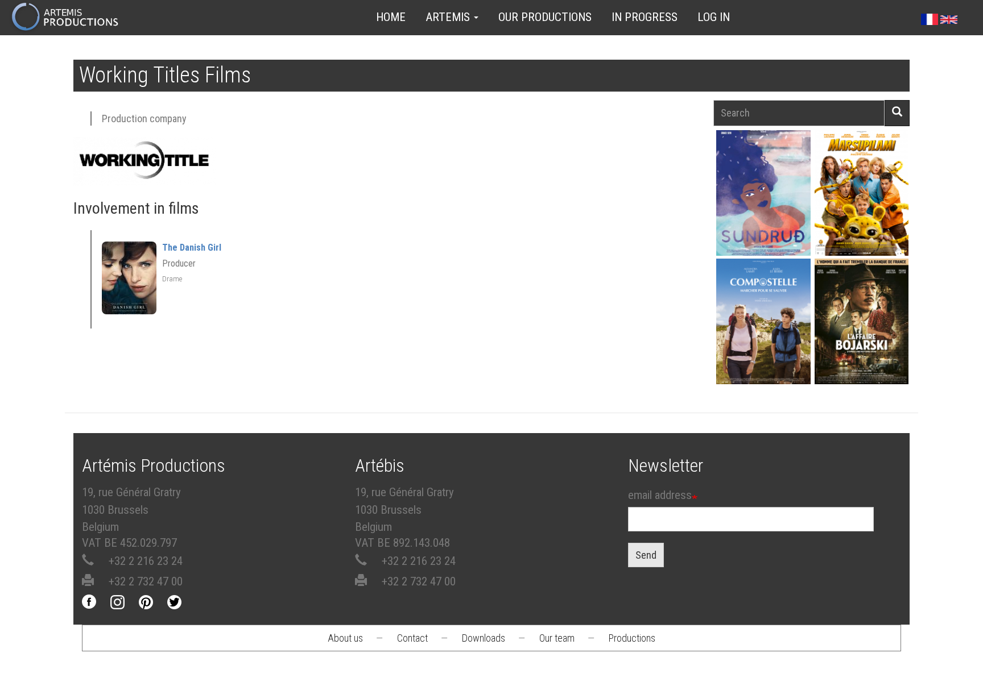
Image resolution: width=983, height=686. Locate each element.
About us (345, 638)
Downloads (483, 638)
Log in (713, 17)
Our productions (545, 17)
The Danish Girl (191, 247)
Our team (557, 638)
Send (645, 555)
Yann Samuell (763, 341)
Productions (632, 638)
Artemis (449, 17)
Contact (412, 638)
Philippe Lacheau (861, 213)
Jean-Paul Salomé (861, 341)
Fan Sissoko (763, 196)
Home (391, 17)
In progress (645, 17)
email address (660, 495)
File (769, 167)
